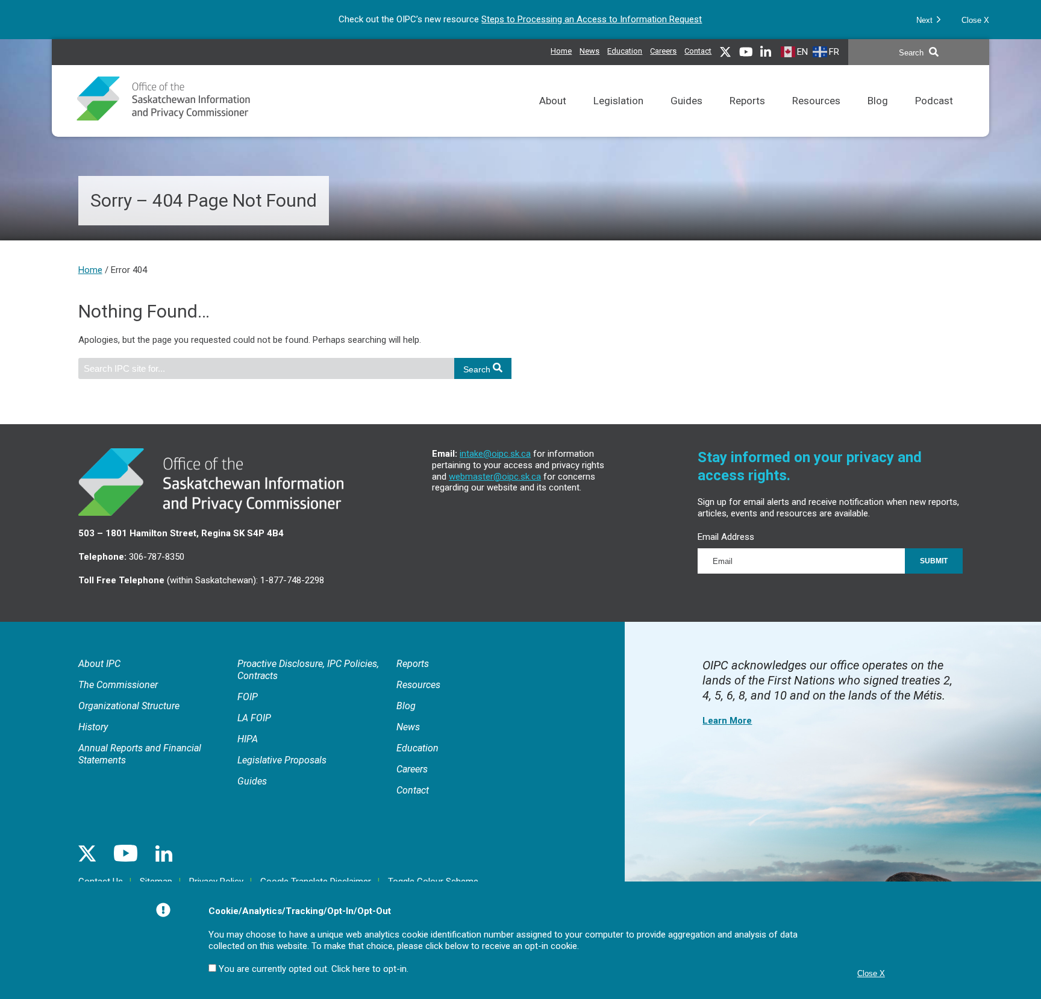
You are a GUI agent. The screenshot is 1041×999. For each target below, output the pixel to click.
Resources (816, 116)
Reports (747, 116)
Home (561, 50)
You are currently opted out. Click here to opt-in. (313, 968)
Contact (697, 50)
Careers (663, 49)
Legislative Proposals (282, 760)
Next (925, 20)
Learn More (727, 720)
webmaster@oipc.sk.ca (495, 476)
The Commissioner (118, 685)
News (589, 49)
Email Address (726, 536)
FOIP (247, 697)
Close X (975, 20)
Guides (686, 116)
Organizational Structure (129, 706)
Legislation (618, 116)
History (93, 727)
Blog (878, 116)
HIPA (247, 739)
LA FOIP (254, 718)
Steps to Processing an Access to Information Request (591, 19)
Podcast (934, 116)
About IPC (99, 663)
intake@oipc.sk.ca (495, 453)
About (553, 116)
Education (624, 49)
